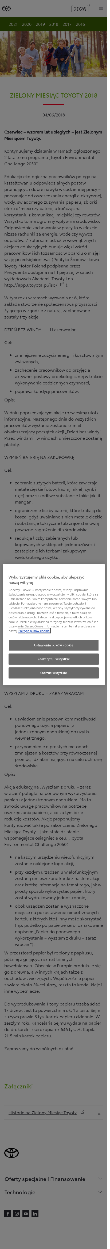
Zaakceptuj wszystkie (54, 659)
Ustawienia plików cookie (53, 645)
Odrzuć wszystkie (53, 672)
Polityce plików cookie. (34, 630)
